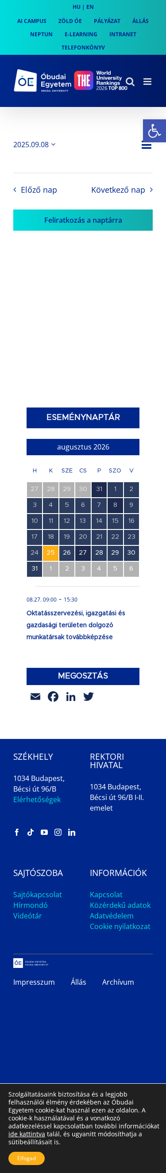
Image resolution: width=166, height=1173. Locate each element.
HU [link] (77, 7)
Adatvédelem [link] (112, 916)
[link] (154, 130)
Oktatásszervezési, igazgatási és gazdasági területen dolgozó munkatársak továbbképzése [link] (76, 625)
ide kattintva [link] (26, 1134)
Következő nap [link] (118, 189)
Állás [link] (78, 982)
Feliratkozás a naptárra (83, 220)
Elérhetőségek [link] (37, 799)
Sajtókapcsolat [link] (37, 894)
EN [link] (90, 7)
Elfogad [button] (26, 1158)
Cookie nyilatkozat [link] (120, 926)
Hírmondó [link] (30, 905)
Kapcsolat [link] (106, 894)
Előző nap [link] (39, 189)
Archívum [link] (118, 982)
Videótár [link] (27, 916)
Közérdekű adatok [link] (120, 905)
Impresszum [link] (34, 982)
